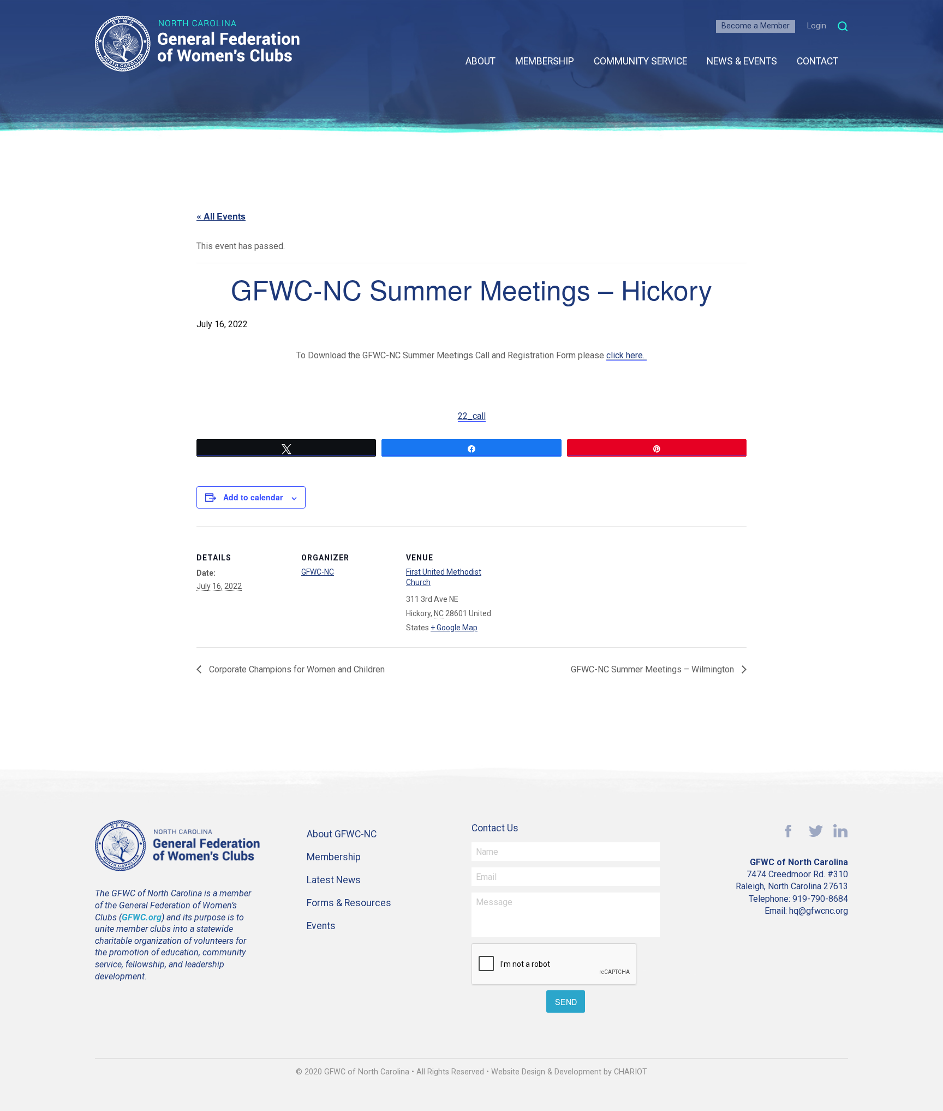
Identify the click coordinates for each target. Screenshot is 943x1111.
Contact (817, 61)
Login (816, 26)
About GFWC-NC (342, 834)
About (480, 61)
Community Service (640, 61)
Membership (544, 61)
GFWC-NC (317, 572)
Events (321, 925)
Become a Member (755, 26)
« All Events (221, 216)
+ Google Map (454, 627)
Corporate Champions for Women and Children (296, 669)
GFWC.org (142, 917)
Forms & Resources (349, 902)
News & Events (742, 61)
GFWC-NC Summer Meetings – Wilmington (653, 669)
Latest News (334, 879)
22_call (472, 416)
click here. (626, 355)
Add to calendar (253, 497)
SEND (566, 1001)
